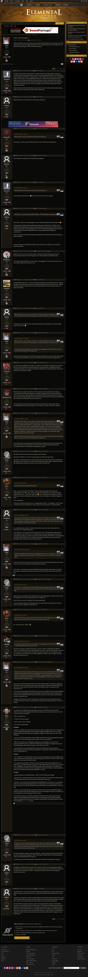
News (23, 1)
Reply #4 (16, 155)
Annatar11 (6, 79)
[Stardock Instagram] (80, 59)
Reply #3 (16, 128)
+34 (6, 404)
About (53, 949)
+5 (6, 527)
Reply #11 (16, 362)
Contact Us (54, 962)
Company (55, 947)
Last (63, 68)
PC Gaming (33, 34)
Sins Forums (39, 70)
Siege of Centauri (29, 962)
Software (6, 1)
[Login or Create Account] (82, 1)
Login (15, 26)
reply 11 (27, 515)
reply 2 (25, 134)
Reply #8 (16, 279)
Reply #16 (16, 509)
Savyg (6, 460)
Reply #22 (16, 707)
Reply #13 (16, 413)
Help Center (79, 949)
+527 (7, 88)
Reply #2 (16, 97)
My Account (79, 951)
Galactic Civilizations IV (30, 953)
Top (63, 70)
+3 (6, 114)
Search (11, 26)
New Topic (60, 23)
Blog (27, 1)
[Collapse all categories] (86, 44)
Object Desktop (4, 949)
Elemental (28, 951)
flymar (6, 716)
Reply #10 (16, 333)
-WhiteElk (6, 644)
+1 (6, 173)
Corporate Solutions (5, 951)
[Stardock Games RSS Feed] (81, 61)
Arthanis (6, 105)
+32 (6, 380)
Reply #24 (16, 864)
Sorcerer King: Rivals (30, 964)
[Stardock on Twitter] (70, 59)
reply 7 (27, 338)
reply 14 (25, 483)
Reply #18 (16, 579)
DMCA (48, 974)
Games (11, 1)
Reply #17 (16, 544)
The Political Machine (30, 958)
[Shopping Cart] (84, 1)
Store (65, 5)
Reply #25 (16, 888)
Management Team (55, 953)
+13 (6, 468)
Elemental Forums (35, 40)
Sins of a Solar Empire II (30, 955)
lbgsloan (6, 897)
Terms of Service (43, 974)
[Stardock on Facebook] (73, 59)
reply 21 (25, 840)
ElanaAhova (6, 259)
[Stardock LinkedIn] (79, 61)
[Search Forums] (86, 1)
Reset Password (80, 957)
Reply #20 (16, 636)
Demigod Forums (41, 477)
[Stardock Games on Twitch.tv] (78, 59)
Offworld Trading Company (31, 960)
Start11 (2, 953)
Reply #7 (16, 251)
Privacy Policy (36, 974)
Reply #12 (16, 389)
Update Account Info (81, 958)
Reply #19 (16, 609)
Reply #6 (16, 208)
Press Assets (54, 958)
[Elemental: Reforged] (44, 14)
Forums (53, 964)
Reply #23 (16, 835)
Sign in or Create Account (22, 938)
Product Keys (79, 955)
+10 (6, 724)
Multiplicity (3, 958)
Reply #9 (16, 308)
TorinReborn (6, 518)
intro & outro (25, 801)
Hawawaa (6, 288)
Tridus (6, 45)
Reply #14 (16, 451)
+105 (7, 268)
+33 (6, 297)
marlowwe (7, 371)
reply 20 (26, 667)
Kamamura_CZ (7, 397)
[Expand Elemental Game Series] (68, 52)
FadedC (7, 873)
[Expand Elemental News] (68, 48)
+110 (6, 54)
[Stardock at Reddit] (71, 61)
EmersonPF (7, 137)
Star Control (28, 957)
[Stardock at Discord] (74, 61)
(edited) (45, 208)
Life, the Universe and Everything (17, 34)
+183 (7, 495)
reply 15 (28, 549)
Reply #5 (16, 182)
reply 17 (25, 584)
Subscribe (83, 968)
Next (61, 68)
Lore (38, 5)
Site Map (52, 974)
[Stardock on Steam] (83, 59)
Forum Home (6, 26)
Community (17, 1)
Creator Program (55, 960)
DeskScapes (3, 957)
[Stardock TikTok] (76, 61)
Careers (53, 955)
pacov (6, 486)
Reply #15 (16, 477)
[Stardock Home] (2, 1)
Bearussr (6, 164)
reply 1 (26, 418)
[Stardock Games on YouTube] (75, 59)
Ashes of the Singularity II (31, 949)
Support (31, 1)
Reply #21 (16, 662)
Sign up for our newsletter (56, 968)
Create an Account (80, 953)
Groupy (2, 960)
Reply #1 (16, 70)
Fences (2, 955)
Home (3, 34)
